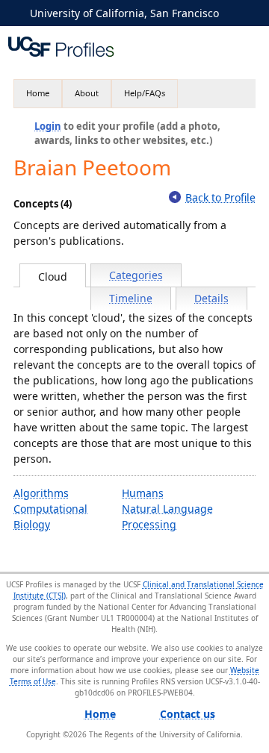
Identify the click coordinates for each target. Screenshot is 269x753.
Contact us (187, 714)
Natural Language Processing (167, 516)
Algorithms (41, 493)
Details (211, 298)
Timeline (130, 298)
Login (47, 126)
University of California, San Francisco (124, 13)
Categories (136, 275)
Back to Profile (220, 197)
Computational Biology (50, 516)
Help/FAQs (144, 93)
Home (37, 93)
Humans (143, 493)
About (87, 93)
